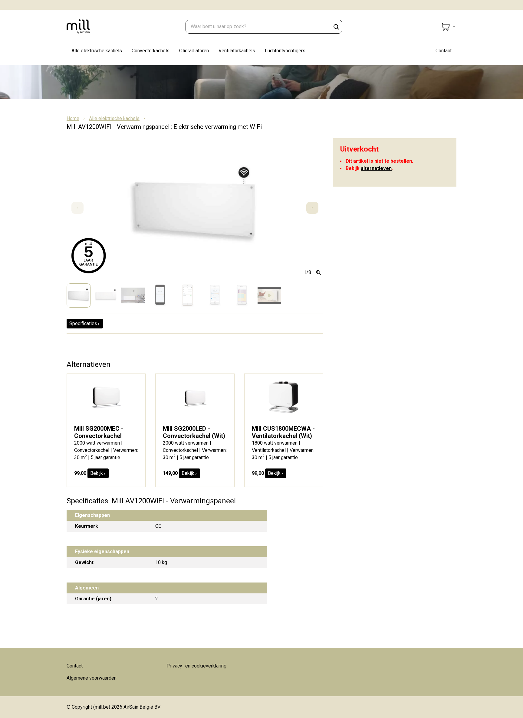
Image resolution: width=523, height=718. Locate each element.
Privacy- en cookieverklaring (196, 666)
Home (73, 118)
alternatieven (376, 168)
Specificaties (83, 323)
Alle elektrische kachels (96, 51)
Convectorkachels (150, 51)
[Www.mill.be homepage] (97, 26)
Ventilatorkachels (237, 51)
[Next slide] (312, 208)
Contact (444, 51)
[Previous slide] (77, 208)
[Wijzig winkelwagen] (448, 26)
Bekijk (96, 473)
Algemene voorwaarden (92, 678)
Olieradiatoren (194, 51)
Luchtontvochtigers (285, 51)
